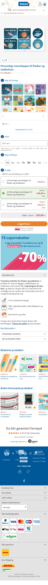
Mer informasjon (7, 328)
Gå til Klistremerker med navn (13, 13)
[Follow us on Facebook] (24, 481)
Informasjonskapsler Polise (31, 576)
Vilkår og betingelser (14, 576)
